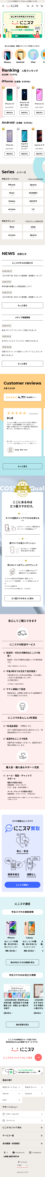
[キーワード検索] (28, 6)
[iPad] (33, 54)
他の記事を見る (22, 1025)
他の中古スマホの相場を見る (22, 962)
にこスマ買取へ (22, 885)
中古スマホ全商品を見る (36, 179)
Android (28, 1094)
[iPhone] (7, 54)
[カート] (42, 6)
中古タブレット (31, 1087)
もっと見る (22, 305)
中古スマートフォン (10, 1087)
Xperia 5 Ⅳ (39, 145)
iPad (4, 1100)
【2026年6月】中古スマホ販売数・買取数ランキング (22, 297)
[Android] (20, 54)
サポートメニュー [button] (10, 1107)
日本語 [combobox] (19, 1165)
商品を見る (9, 112)
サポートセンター (13, 1114)
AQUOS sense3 (24, 145)
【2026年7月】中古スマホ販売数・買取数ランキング (22, 276)
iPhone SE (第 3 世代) (24, 103)
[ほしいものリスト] (37, 6)
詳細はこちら (26, 726)
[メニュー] (3, 6)
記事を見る (7, 1013)
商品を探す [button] (7, 1080)
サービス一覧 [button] (8, 1136)
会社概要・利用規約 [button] (11, 1143)
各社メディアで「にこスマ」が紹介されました (19, 330)
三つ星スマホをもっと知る (22, 598)
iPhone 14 (39, 104)
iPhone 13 (9, 104)
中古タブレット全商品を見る (34, 221)
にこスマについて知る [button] (12, 1127)
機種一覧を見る (10, 951)
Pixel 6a (9, 145)
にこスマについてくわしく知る (18, 1058)
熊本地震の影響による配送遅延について (17, 286)
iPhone (6, 1094)
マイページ (10, 1120)
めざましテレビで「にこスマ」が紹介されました (20, 341)
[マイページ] (32, 6)
